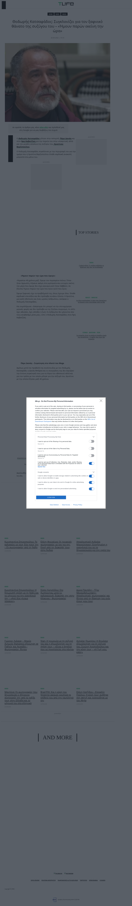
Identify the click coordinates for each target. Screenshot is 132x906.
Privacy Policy (77, 505)
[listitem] (66, 437)
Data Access (66, 505)
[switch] (91, 441)
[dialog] (66, 453)
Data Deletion (54, 505)
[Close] (102, 401)
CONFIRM (51, 497)
